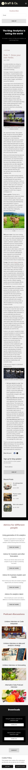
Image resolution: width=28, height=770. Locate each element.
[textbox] (14, 15)
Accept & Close (20, 766)
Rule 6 (16, 262)
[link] (9, 3)
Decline (7, 766)
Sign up (14, 21)
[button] (25, 3)
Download (14, 724)
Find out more (14, 547)
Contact (14, 750)
